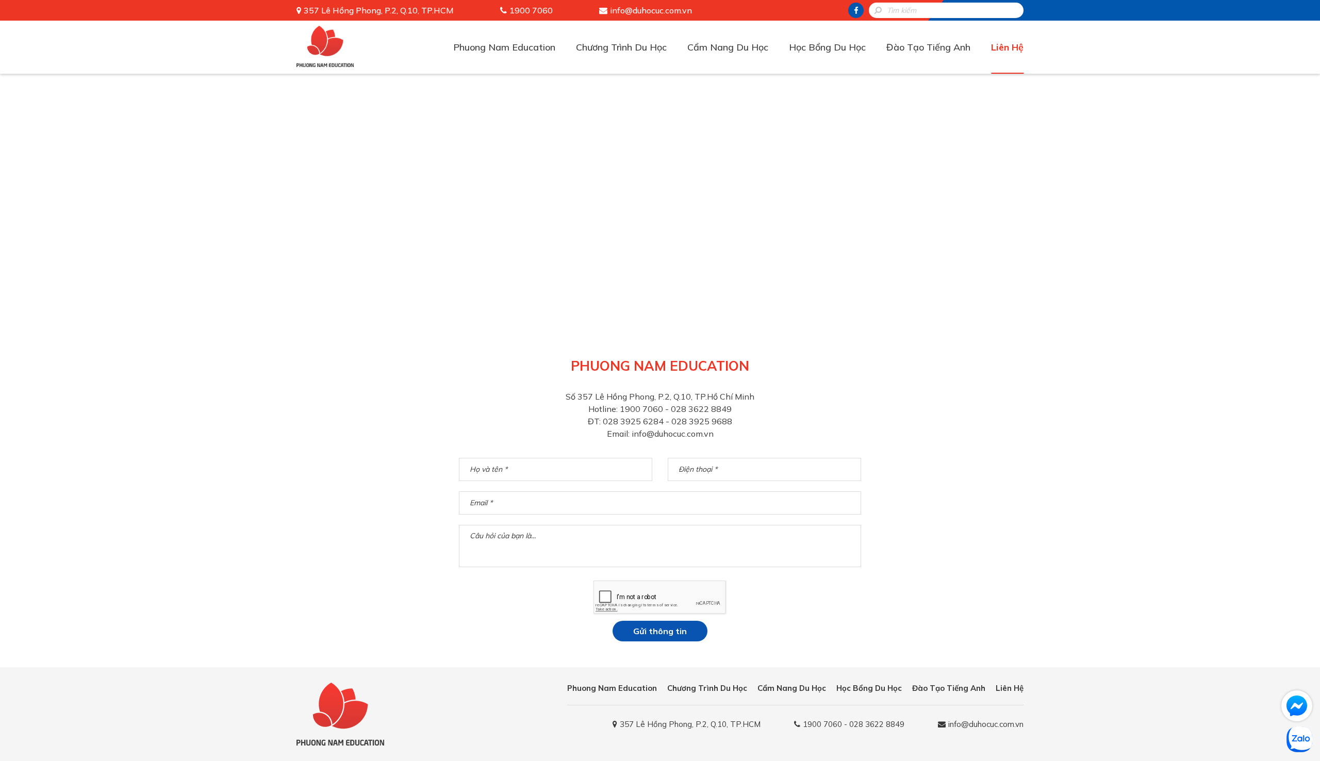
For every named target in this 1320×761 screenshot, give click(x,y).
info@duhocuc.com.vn (651, 10)
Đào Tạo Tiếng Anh (928, 47)
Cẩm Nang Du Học (727, 47)
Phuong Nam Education (504, 47)
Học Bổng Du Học (827, 47)
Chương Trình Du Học (621, 47)
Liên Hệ (1007, 47)
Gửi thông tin (660, 631)
